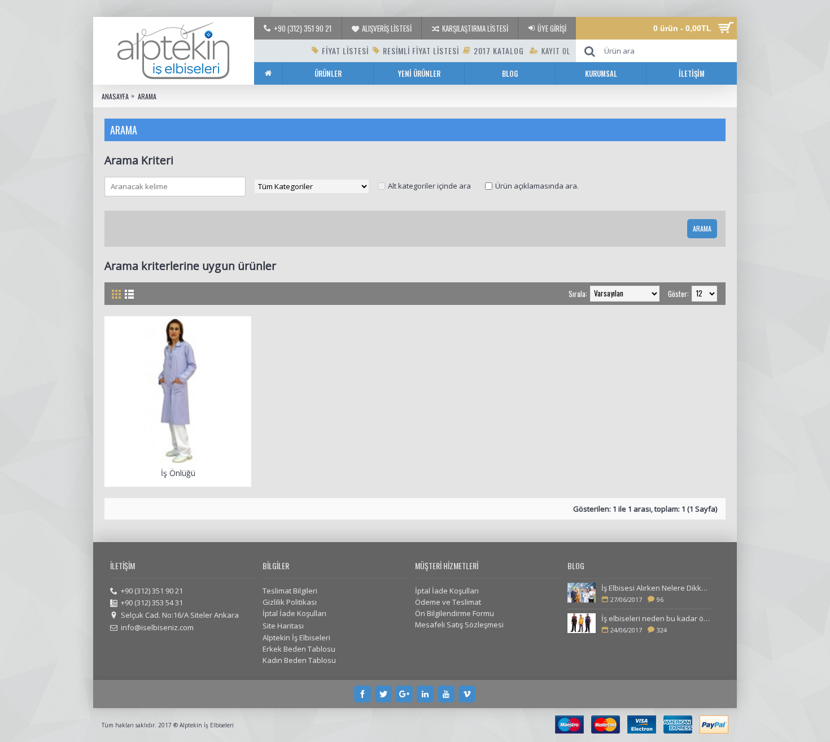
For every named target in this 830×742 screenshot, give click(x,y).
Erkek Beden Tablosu (299, 649)
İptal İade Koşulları (294, 613)
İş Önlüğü (178, 473)
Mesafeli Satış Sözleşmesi (459, 624)
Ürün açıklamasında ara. (537, 186)
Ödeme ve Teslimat (448, 602)
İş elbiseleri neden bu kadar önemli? (656, 618)
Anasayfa (115, 96)
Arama (147, 96)
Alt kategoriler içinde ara (429, 186)
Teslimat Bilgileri (290, 591)
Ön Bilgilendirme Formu (454, 613)
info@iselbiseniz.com (157, 627)
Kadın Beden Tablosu (299, 660)
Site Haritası (283, 626)
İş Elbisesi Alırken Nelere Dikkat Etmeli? (656, 588)
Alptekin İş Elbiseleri (296, 637)
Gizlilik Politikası (290, 602)
